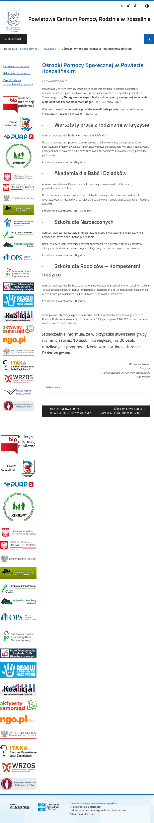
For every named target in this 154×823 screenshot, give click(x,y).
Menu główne (13, 39)
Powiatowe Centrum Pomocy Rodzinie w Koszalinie (89, 19)
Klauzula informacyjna (16, 66)
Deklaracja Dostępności (16, 73)
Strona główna (28, 48)
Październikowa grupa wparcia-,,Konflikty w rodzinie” (70, 411)
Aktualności (49, 48)
